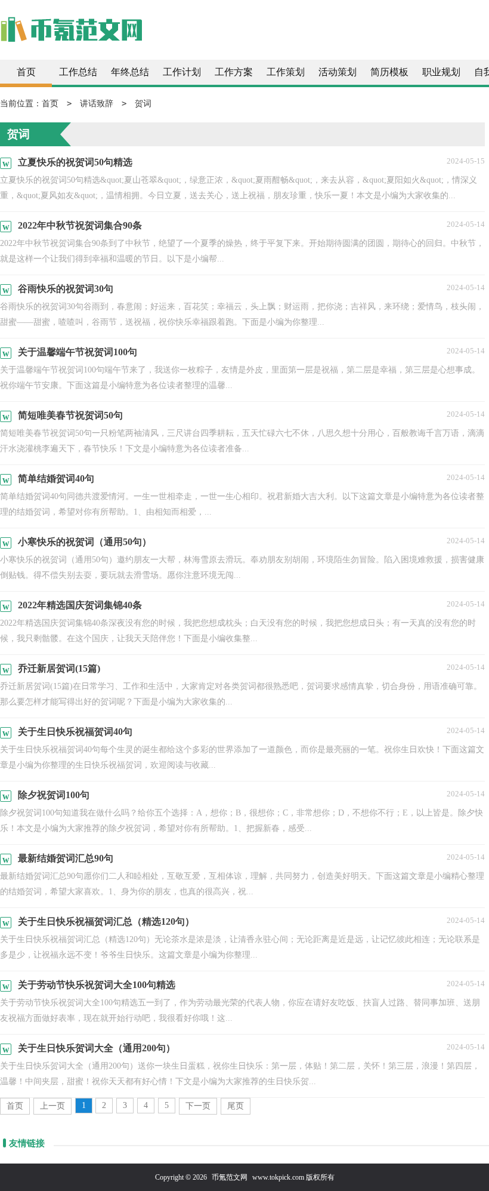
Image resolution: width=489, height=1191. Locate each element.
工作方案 (234, 72)
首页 (26, 72)
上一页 (52, 1105)
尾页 (235, 1105)
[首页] (71, 35)
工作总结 (78, 72)
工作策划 (286, 72)
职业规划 (441, 72)
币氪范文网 (229, 1177)
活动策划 (337, 72)
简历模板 (389, 72)
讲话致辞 (96, 103)
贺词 (143, 103)
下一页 (198, 1105)
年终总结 (130, 72)
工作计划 (182, 72)
